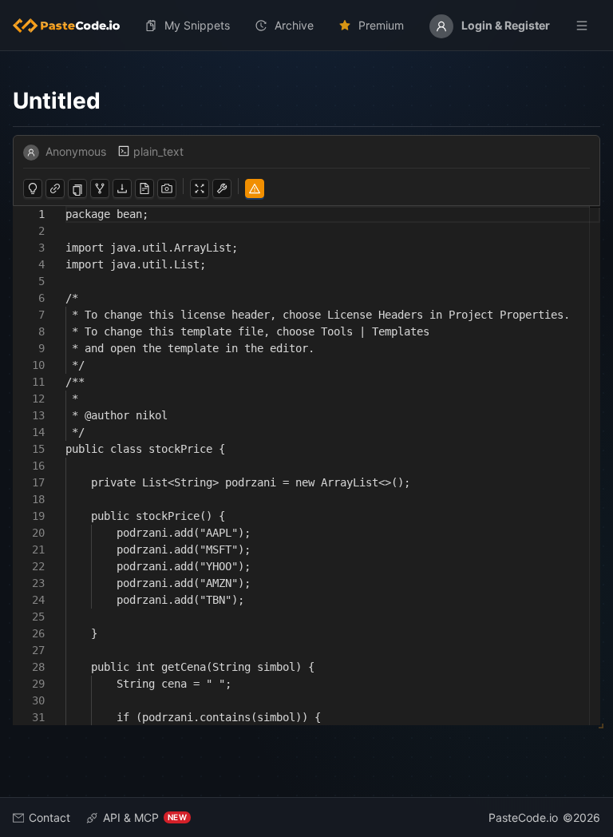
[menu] (306, 25)
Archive (294, 25)
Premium (381, 25)
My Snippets (197, 25)
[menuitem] (72, 25)
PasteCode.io (523, 817)
